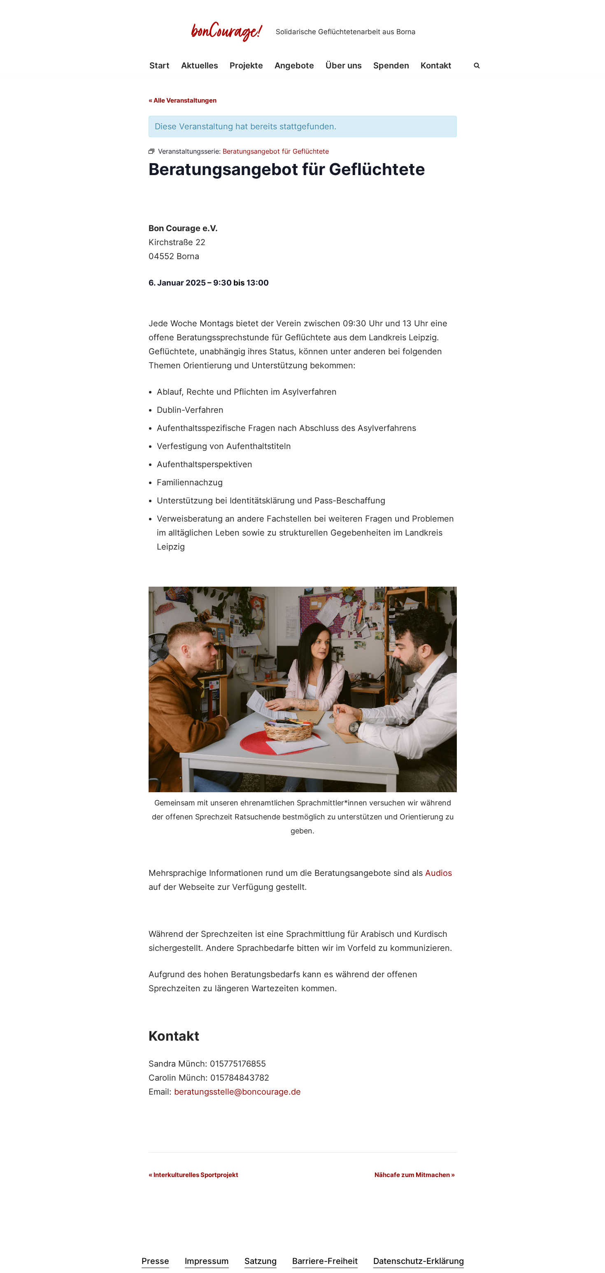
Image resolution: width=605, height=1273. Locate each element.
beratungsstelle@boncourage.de (237, 1092)
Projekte (246, 65)
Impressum (207, 1261)
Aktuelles (199, 65)
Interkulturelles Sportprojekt (193, 1175)
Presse (155, 1261)
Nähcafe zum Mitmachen (415, 1175)
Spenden (391, 65)
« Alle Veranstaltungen (182, 100)
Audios (438, 873)
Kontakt (436, 65)
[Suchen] (477, 65)
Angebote (294, 65)
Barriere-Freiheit (325, 1261)
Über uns (344, 65)
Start (159, 65)
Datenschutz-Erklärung (418, 1261)
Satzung (260, 1261)
